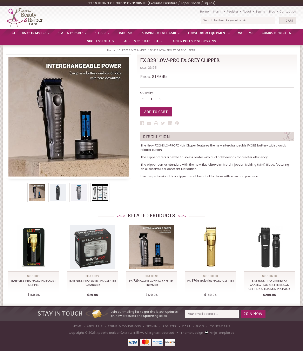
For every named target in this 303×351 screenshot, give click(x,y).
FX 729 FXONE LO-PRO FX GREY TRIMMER (151, 283)
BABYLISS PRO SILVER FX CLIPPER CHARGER (92, 283)
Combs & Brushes (276, 33)
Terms (260, 11)
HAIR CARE (126, 33)
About (247, 11)
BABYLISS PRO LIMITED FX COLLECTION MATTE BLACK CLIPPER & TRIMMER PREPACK (269, 285)
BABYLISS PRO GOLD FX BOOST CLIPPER (33, 283)
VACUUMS (246, 33)
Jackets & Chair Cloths (143, 41)
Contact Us (288, 11)
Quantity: (147, 93)
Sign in (217, 11)
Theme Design (192, 332)
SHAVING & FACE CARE (159, 33)
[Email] (149, 123)
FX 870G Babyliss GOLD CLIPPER (210, 281)
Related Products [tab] (151, 216)
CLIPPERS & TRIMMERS (29, 33)
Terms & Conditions (124, 326)
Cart (289, 21)
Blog (272, 11)
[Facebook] (142, 123)
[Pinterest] (177, 123)
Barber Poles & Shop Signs (193, 41)
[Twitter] (163, 123)
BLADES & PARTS (71, 33)
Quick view (33, 243)
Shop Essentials (100, 41)
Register (232, 11)
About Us (94, 326)
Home (204, 11)
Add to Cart (33, 251)
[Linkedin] (170, 123)
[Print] (156, 123)
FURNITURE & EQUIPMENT (208, 33)
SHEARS (101, 33)
